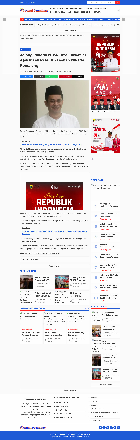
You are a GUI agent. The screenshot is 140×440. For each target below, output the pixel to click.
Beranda (93, 398)
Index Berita (95, 420)
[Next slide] (88, 309)
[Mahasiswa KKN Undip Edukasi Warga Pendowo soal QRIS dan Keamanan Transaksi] (96, 331)
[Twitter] (111, 427)
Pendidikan (85, 12)
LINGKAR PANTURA (64, 417)
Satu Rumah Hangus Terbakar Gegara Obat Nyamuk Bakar (30, 335)
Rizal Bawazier (53, 253)
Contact (93, 405)
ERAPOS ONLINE (62, 406)
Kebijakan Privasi (97, 409)
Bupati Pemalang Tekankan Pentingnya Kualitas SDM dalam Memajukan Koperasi (54, 232)
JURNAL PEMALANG (64, 414)
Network (97, 12)
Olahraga (109, 19)
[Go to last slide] (86, 309)
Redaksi (93, 401)
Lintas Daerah (100, 8)
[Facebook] (100, 427)
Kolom (76, 12)
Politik (69, 12)
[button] (117, 2)
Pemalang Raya (85, 8)
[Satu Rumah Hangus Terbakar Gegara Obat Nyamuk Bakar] (31, 319)
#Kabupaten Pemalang (44, 25)
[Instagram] (104, 427)
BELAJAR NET (62, 410)
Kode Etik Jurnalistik (98, 416)
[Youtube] (107, 427)
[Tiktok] (114, 427)
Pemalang (28, 253)
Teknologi (118, 19)
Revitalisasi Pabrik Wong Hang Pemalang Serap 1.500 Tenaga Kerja (52, 144)
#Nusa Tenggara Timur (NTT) (104, 25)
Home (52, 8)
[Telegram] (118, 427)
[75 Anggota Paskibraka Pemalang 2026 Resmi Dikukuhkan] (62, 298)
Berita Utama (62, 8)
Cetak (68, 71)
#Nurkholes (86, 25)
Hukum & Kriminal (57, 12)
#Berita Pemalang (73, 25)
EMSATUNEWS (62, 402)
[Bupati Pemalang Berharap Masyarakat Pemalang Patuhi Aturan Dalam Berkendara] (78, 319)
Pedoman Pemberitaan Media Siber (104, 413)
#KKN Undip (59, 25)
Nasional (73, 8)
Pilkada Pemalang (40, 253)
